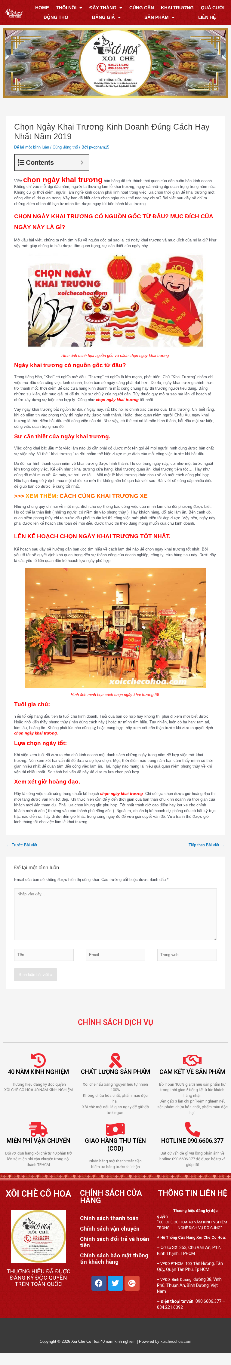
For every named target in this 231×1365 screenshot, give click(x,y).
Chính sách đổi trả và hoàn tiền (114, 1242)
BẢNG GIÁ (103, 17)
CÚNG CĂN (141, 7)
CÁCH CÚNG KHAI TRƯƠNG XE (103, 496)
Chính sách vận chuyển (110, 1228)
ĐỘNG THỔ (56, 17)
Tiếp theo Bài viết (206, 845)
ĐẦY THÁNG (102, 7)
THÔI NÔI (66, 7)
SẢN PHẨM (156, 17)
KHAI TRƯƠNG (177, 7)
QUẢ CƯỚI (212, 7)
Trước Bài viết (22, 845)
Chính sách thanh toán (109, 1218)
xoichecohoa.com (176, 1341)
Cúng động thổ (65, 147)
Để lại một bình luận (31, 147)
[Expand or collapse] (82, 162)
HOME (42, 7)
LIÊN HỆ (207, 17)
